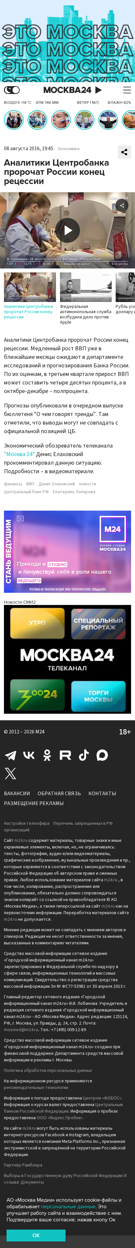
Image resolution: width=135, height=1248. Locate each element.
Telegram (10, 755)
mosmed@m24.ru (21, 1030)
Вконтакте (28, 755)
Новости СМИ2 (20, 602)
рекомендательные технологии (36, 1087)
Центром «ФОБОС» (102, 1098)
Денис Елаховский (56, 484)
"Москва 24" (19, 454)
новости (87, 484)
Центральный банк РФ (26, 492)
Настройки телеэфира (26, 823)
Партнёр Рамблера (23, 1165)
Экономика (69, 149)
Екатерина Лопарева (74, 492)
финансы (13, 484)
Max (102, 755)
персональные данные (68, 1206)
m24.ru (21, 840)
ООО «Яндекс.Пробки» (60, 1118)
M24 (40, 731)
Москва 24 (67, 90)
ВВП (30, 484)
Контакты (102, 793)
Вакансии (17, 793)
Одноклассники (47, 755)
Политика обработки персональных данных (48, 1070)
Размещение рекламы (34, 803)
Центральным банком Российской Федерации (63, 1108)
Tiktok (83, 755)
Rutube (65, 755)
